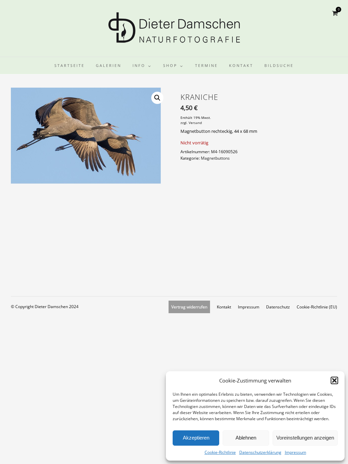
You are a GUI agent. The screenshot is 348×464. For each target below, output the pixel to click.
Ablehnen (246, 438)
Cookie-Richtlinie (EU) (317, 307)
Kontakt (241, 65)
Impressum (295, 452)
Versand (195, 123)
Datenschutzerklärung (260, 452)
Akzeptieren (196, 438)
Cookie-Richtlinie (220, 452)
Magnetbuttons (215, 158)
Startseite (69, 65)
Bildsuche (279, 65)
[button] (334, 380)
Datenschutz (278, 307)
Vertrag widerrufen (189, 307)
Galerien (108, 65)
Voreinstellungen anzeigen (305, 438)
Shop (170, 65)
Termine (206, 65)
